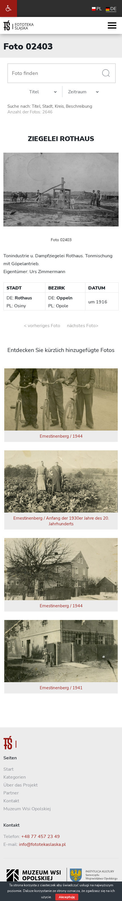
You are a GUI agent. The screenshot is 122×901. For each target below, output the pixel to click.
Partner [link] (11, 793)
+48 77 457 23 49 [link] (40, 836)
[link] (8, 8)
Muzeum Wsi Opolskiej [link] (27, 809)
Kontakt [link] (11, 801)
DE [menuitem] (113, 9)
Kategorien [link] (14, 777)
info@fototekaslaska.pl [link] (42, 844)
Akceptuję (67, 897)
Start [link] (8, 769)
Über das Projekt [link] (20, 785)
